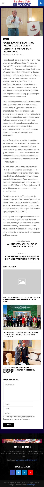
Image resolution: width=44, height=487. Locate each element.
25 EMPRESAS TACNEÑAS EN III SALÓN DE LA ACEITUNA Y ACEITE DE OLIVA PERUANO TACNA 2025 (20, 335)
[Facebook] (12, 472)
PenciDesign (31, 485)
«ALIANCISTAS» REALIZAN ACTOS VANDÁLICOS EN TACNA (22, 245)
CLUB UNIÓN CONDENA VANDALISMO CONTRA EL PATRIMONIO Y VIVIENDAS (22, 257)
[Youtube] (30, 472)
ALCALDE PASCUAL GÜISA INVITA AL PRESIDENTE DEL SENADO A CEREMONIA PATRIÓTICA (19, 370)
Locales (6, 39)
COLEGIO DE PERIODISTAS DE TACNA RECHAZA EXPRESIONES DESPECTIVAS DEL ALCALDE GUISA (21, 299)
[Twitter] (18, 472)
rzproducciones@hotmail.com (26, 460)
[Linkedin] (24, 472)
